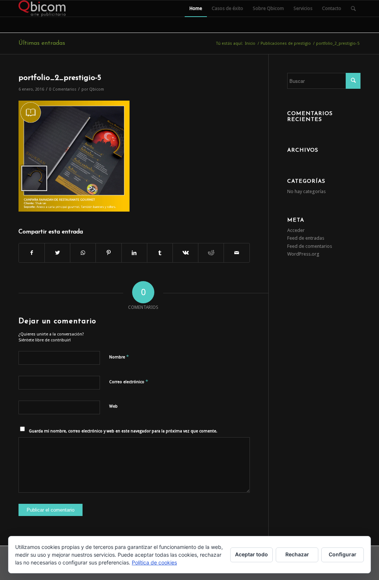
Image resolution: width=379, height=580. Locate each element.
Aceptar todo (251, 554)
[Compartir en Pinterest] (108, 252)
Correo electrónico (128, 381)
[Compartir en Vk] (185, 252)
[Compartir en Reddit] (211, 252)
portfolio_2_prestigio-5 (60, 78)
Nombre (119, 357)
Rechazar (297, 554)
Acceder (296, 230)
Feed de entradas (305, 238)
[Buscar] (353, 8)
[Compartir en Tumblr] (159, 252)
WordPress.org (303, 254)
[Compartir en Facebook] (31, 252)
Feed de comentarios (309, 246)
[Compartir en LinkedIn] (134, 252)
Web (113, 406)
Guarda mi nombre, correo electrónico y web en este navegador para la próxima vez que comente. (123, 431)
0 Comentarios (62, 89)
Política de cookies (154, 562)
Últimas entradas (42, 43)
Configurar (342, 554)
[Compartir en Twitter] (57, 252)
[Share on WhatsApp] (82, 252)
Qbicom (96, 89)
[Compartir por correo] (236, 252)
